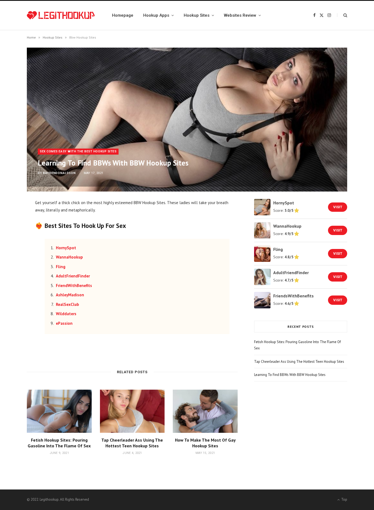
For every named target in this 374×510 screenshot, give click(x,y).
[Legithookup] (61, 15)
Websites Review (240, 15)
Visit (337, 207)
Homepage (122, 15)
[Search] (342, 15)
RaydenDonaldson (59, 173)
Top (343, 499)
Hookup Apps (156, 15)
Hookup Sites (196, 15)
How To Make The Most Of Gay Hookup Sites (205, 443)
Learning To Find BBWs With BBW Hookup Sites (290, 374)
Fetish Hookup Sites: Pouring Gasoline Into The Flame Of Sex (59, 443)
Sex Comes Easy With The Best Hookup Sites (78, 151)
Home (31, 37)
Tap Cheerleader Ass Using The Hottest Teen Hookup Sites (132, 443)
